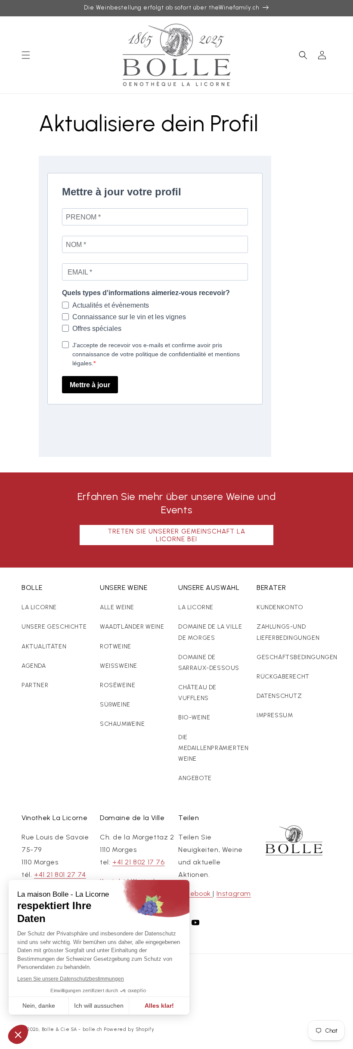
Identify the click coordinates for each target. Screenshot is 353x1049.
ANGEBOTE (195, 778)
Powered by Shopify (129, 1029)
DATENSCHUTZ (279, 696)
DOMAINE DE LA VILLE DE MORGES (210, 632)
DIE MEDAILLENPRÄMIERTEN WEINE (213, 748)
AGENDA (34, 666)
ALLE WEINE (117, 607)
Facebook (195, 893)
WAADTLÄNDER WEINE (132, 626)
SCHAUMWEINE (122, 724)
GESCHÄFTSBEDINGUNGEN (297, 657)
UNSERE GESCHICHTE (54, 626)
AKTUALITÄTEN (44, 646)
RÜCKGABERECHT (283, 676)
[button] (25, 55)
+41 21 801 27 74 (60, 874)
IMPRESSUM (275, 715)
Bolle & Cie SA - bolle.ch (72, 1029)
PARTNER (35, 685)
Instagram (234, 893)
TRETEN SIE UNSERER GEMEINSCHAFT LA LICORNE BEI (176, 535)
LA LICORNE (39, 607)
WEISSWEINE (118, 666)
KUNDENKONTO (280, 607)
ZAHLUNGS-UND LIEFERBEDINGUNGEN (288, 632)
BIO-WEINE (194, 717)
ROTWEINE (115, 646)
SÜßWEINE (115, 704)
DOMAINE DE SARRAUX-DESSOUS (208, 663)
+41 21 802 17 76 (138, 862)
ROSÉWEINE (117, 685)
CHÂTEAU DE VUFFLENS (197, 693)
